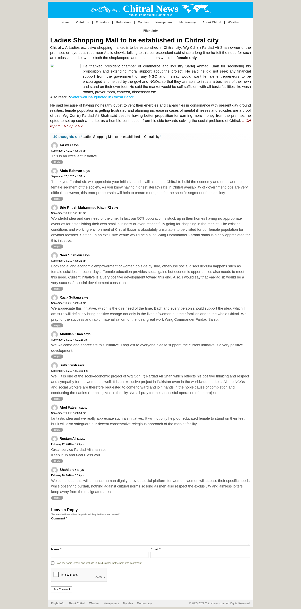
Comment (59, 518)
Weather (233, 22)
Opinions (82, 22)
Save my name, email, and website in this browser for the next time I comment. (99, 562)
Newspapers (164, 22)
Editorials (102, 22)
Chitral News (150, 8)
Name (56, 549)
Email (155, 549)
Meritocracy (187, 22)
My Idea (143, 22)
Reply (57, 162)
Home (65, 22)
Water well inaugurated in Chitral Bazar (102, 97)
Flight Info (150, 30)
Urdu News (123, 22)
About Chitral (212, 22)
